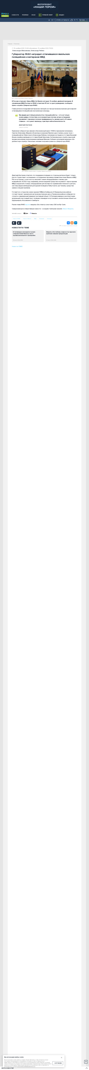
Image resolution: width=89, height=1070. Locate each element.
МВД (35, 218)
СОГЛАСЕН (58, 1063)
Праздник (41, 218)
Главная (10, 43)
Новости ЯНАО (16, 218)
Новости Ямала (27, 218)
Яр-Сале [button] (82, 20)
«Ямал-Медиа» (67, 209)
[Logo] (5, 15)
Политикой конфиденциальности (26, 1066)
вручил (27, 204)
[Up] (86, 1061)
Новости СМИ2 (17, 246)
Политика (16, 43)
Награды (49, 218)
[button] (44, 158)
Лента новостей (7, 1068)
